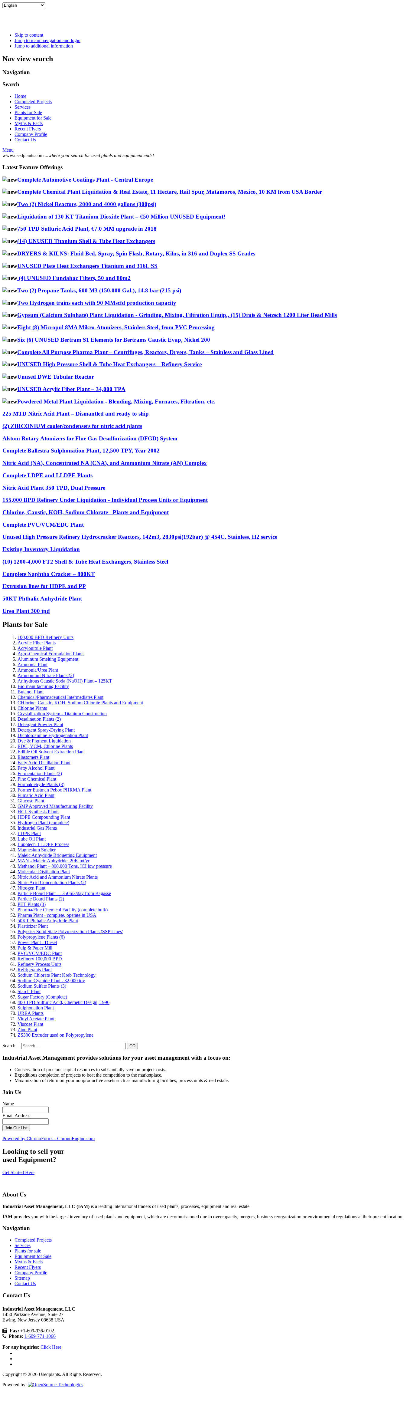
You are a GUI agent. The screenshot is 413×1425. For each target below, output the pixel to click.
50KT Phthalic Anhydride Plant (42, 598)
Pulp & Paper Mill (35, 947)
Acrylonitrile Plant (35, 648)
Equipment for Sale (33, 117)
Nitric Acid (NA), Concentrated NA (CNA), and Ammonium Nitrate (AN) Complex (104, 463)
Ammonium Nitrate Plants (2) (46, 675)
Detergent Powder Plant (40, 724)
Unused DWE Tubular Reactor (55, 377)
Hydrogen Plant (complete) (43, 822)
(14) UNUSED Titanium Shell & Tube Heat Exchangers (86, 241)
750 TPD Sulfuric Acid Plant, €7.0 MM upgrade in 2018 (87, 228)
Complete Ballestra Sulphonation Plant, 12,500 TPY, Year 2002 (81, 450)
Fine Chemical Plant (37, 779)
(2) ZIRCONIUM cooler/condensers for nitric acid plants (72, 426)
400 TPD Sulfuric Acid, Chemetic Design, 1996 (63, 1002)
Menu (8, 150)
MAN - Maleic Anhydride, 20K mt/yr (53, 860)
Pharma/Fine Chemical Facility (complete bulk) (63, 909)
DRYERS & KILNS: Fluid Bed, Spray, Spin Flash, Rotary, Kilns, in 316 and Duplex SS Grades (136, 253)
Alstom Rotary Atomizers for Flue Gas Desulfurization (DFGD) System (89, 438)
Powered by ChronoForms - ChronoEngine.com (48, 1138)
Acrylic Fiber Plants (37, 642)
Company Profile (31, 134)
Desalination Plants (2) (39, 719)
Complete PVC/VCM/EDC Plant (43, 525)
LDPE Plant (29, 833)
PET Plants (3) (32, 904)
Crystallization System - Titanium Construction (62, 713)
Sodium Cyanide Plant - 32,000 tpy (51, 980)
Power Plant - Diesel (37, 942)
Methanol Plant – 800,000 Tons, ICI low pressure (65, 866)
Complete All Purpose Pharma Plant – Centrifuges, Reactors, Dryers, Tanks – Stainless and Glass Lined (145, 352)
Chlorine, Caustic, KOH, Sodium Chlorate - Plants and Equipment (85, 512)
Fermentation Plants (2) (40, 773)
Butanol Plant (31, 691)
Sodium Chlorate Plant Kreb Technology (57, 975)
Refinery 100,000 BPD (40, 958)
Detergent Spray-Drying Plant (46, 729)
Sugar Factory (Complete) (42, 996)
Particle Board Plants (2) (41, 898)
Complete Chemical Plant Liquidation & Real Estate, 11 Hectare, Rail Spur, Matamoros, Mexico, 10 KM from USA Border (169, 192)
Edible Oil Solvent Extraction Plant (51, 751)
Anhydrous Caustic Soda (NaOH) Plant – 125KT (65, 680)
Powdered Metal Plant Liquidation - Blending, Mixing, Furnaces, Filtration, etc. (116, 401)
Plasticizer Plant (33, 926)
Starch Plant (29, 991)
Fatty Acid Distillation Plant (44, 762)
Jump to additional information (44, 45)
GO (132, 1046)
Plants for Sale (28, 112)
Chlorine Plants (32, 708)
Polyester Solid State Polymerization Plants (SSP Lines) (70, 931)
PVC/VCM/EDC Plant (40, 953)
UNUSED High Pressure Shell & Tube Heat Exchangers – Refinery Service (109, 364)
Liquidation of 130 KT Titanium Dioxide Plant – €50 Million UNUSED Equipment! (121, 216)
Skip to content (29, 35)
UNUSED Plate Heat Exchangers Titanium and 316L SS (87, 266)
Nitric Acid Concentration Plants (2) (52, 882)
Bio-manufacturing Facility (43, 686)
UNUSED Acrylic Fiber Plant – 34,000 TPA (71, 389)
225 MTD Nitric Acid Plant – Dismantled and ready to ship (75, 413)
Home (20, 96)
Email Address (16, 1115)
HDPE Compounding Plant (44, 817)
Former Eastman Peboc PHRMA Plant (54, 789)
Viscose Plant (30, 1024)
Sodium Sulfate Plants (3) (42, 986)
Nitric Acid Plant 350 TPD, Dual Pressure (53, 488)
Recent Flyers (28, 128)
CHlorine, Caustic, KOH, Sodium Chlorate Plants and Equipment (80, 702)
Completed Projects (33, 101)
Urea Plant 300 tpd (26, 611)
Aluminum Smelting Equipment (48, 659)
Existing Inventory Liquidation (41, 549)
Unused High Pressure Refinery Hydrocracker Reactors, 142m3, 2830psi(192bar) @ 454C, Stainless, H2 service (139, 537)
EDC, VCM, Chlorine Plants (45, 746)
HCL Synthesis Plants (38, 811)
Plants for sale (28, 1250)
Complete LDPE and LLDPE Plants (47, 475)
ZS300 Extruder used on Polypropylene (55, 1035)
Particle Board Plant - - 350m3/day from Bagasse (64, 893)
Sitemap (22, 1278)
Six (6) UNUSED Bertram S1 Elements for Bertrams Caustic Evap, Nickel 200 (113, 340)
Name (8, 1103)
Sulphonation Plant (36, 1007)
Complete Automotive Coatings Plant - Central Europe (85, 179)
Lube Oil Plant (32, 838)
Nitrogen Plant (31, 887)
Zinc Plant (27, 1029)
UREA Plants (31, 1013)
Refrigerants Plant (35, 969)
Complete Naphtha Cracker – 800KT (48, 574)
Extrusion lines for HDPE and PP (44, 586)
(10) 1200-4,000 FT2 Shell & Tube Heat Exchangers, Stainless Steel (85, 561)
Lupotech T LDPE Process (43, 844)
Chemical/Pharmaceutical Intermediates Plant (60, 697)
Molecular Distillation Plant (44, 871)
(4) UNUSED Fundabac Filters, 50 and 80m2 (74, 278)
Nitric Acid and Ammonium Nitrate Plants (58, 877)
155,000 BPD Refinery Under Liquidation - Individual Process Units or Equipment (105, 500)
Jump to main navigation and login (47, 40)
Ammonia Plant (32, 664)
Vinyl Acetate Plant (36, 1018)
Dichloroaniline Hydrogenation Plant (53, 735)
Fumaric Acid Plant (36, 795)
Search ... (11, 1045)
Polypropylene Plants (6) (41, 937)
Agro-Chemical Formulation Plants (51, 653)
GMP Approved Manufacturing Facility (55, 806)
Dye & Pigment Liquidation (44, 740)
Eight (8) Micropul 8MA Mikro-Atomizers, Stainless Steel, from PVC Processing (116, 327)
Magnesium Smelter (37, 849)
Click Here (51, 1347)
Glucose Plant (31, 800)
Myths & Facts (29, 123)
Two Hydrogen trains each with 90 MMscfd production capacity (96, 303)
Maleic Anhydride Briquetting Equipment (57, 855)
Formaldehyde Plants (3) (41, 784)
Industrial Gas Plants (37, 828)
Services (23, 107)
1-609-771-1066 (40, 1336)
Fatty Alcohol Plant (36, 768)
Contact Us (25, 139)
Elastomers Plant (33, 757)
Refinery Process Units (39, 964)
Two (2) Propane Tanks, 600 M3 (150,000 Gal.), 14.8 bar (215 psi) (99, 290)
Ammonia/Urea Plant (38, 670)
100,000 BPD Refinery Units (45, 637)
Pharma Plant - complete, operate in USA (57, 915)
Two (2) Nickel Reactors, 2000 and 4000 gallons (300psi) (86, 204)
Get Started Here (18, 1172)
